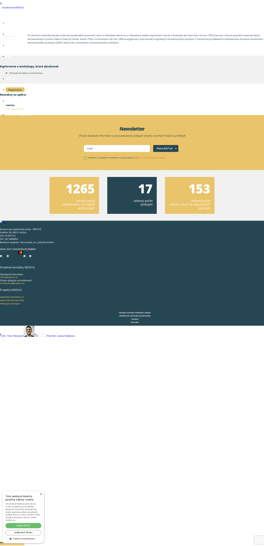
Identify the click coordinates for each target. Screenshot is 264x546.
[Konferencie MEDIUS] (12, 7)
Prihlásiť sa (164, 148)
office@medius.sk (9, 277)
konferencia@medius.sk (12, 283)
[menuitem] (135, 312)
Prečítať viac (10, 520)
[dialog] (23, 517)
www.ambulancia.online (12, 300)
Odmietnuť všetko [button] (23, 532)
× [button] (41, 494)
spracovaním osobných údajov (151, 157)
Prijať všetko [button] (23, 525)
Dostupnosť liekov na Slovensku (26, 73)
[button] (23, 538)
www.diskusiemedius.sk (12, 297)
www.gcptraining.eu (10, 303)
